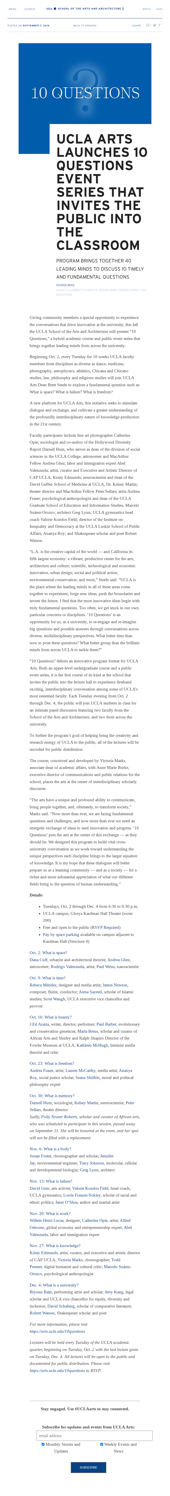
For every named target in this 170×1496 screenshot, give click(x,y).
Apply (147, 9)
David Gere (39, 1188)
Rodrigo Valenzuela (67, 966)
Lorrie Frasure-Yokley (81, 1195)
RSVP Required (105, 927)
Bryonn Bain (41, 1292)
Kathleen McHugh (92, 1045)
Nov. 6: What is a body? (50, 1149)
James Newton (115, 985)
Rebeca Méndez (43, 985)
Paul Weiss (106, 966)
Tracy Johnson (91, 1163)
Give (159, 9)
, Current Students (82, 290)
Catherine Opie (95, 1220)
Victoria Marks (70, 1259)
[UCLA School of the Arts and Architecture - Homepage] (85, 10)
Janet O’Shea (66, 1202)
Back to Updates (85, 26)
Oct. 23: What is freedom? (52, 1063)
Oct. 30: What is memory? (52, 1095)
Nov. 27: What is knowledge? (55, 1245)
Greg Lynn (89, 1170)
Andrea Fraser (41, 1070)
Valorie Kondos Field (90, 1188)
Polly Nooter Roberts (59, 1116)
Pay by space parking (61, 934)
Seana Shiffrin (87, 1077)
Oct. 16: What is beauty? (50, 1017)
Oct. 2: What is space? (48, 952)
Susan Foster (40, 1156)
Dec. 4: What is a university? (54, 1285)
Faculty (62, 290)
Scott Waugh (54, 999)
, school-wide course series (118, 290)
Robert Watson (42, 1313)
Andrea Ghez (118, 959)
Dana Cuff (38, 959)
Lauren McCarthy (80, 1070)
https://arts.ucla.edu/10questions (57, 1331)
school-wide (65, 285)
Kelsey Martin (86, 1102)
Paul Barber (106, 1024)
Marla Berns (87, 1031)
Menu (12, 9)
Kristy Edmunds (44, 1252)
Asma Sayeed (90, 992)
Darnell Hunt (41, 1102)
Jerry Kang (114, 1292)
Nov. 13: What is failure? (51, 1181)
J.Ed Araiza (39, 1024)
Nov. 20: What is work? (50, 1213)
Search (29, 9)
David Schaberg (61, 1306)
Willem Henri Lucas (47, 1220)
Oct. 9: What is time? (47, 978)
